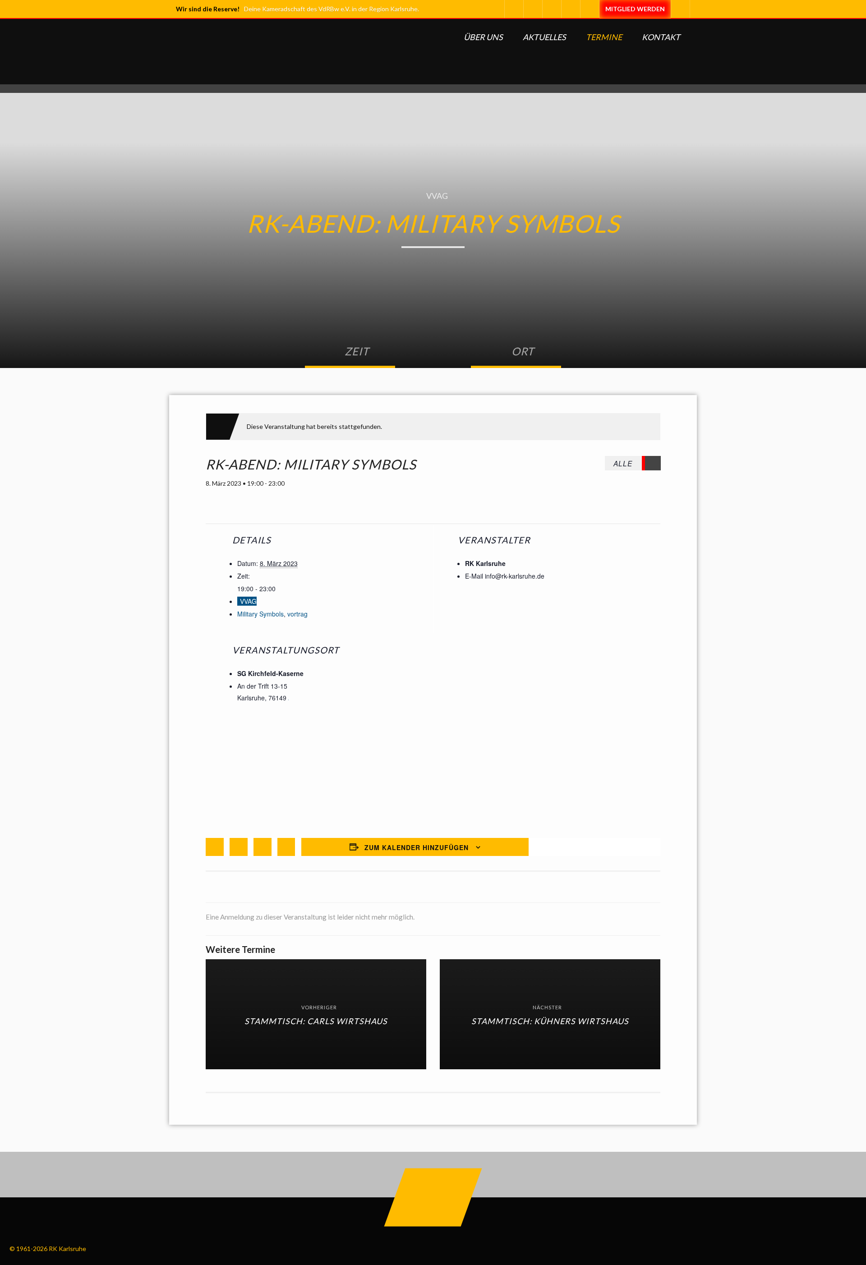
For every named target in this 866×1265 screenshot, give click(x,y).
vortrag (297, 613)
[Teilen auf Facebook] (215, 847)
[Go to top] (433, 1197)
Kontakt (661, 37)
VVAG (437, 196)
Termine (604, 37)
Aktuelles (544, 37)
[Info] (589, 9)
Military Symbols (260, 613)
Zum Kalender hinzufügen (416, 847)
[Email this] (286, 847)
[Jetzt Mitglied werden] (635, 9)
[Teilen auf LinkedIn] (262, 847)
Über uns (483, 37)
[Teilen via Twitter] (239, 847)
